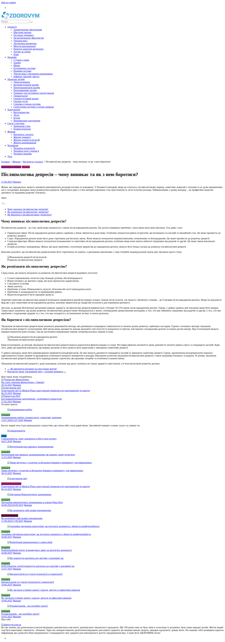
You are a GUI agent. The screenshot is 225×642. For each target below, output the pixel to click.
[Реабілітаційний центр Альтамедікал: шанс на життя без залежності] (29, 542)
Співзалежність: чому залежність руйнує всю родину (29, 438)
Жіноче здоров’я (22, 137)
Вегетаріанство (21, 112)
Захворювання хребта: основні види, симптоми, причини (31, 417)
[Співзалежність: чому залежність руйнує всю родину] (16, 430)
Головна (5, 161)
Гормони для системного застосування (33, 93)
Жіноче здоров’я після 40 (26, 140)
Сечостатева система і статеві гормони (33, 107)
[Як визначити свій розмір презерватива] (29, 510)
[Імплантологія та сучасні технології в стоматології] (34, 574)
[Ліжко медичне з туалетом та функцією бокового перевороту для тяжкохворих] (49, 462)
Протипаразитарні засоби (26, 87)
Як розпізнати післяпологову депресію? (28, 212)
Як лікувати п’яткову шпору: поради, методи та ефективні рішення (36, 598)
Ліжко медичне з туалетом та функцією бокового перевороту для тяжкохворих (42, 470)
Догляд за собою (22, 51)
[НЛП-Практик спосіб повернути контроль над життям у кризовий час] (35, 558)
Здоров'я (5, 414)
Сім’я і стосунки (15, 123)
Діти (9, 156)
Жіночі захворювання (24, 142)
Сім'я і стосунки (9, 515)
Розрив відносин (22, 129)
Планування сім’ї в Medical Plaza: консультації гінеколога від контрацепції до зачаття (45, 390)
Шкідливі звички (22, 32)
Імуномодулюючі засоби (26, 84)
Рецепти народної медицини (28, 49)
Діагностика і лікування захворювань (33, 73)
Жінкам (11, 131)
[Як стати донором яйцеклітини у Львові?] (15, 379)
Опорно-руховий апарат (26, 98)
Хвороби (12, 57)
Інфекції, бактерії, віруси (26, 76)
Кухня (16, 118)
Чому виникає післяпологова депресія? (27, 209)
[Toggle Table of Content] (3, 204)
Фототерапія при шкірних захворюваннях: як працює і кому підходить (38, 454)
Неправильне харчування (26, 120)
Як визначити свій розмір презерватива (21, 518)
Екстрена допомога (23, 35)
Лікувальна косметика (25, 43)
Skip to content (8, 2)
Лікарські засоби (16, 79)
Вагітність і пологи (23, 134)
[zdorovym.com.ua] (11, 624)
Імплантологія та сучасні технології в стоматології (27, 582)
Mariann (17, 182)
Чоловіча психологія (24, 148)
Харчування (13, 109)
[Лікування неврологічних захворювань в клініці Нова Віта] (29, 494)
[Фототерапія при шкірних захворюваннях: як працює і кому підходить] (30, 446)
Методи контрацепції (24, 46)
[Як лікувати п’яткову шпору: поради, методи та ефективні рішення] (43, 590)
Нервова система (22, 71)
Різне (16, 54)
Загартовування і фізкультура (28, 38)
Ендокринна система (24, 68)
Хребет (17, 62)
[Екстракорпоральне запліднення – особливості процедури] (10, 396)
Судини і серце (21, 60)
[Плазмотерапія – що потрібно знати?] (27, 606)
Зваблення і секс (22, 126)
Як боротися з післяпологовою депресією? (29, 214)
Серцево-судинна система (27, 104)
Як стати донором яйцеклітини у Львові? (22, 382)
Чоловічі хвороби (22, 153)
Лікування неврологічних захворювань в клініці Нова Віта (32, 502)
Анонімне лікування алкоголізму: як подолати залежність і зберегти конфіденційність (46, 534)
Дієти (16, 115)
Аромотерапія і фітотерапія (27, 29)
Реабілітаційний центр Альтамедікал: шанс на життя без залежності (36, 550)
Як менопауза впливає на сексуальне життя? (32, 368)
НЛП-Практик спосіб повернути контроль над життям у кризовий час (38, 566)
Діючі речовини (21, 82)
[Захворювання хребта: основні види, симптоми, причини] (19, 409)
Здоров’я (12, 27)
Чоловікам (12, 145)
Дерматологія (20, 96)
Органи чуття (20, 101)
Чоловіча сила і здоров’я (26, 151)
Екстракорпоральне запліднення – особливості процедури (31, 399)
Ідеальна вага (20, 40)
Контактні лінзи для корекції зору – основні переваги (36, 371)
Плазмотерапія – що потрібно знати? (20, 614)
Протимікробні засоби (25, 90)
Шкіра (16, 65)
